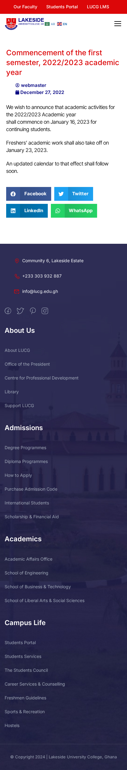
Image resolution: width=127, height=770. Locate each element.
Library (12, 391)
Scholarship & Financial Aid (32, 516)
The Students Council (26, 670)
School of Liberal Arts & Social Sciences (44, 600)
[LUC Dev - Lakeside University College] (25, 23)
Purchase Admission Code (31, 489)
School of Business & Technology (38, 586)
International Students (27, 502)
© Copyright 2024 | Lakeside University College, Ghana (63, 756)
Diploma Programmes (26, 461)
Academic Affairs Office (28, 559)
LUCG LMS (98, 6)
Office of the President (27, 364)
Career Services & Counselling (35, 683)
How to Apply (18, 475)
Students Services (23, 656)
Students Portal (62, 6)
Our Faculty (25, 6)
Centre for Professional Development (42, 377)
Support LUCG (19, 405)
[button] (28, 194)
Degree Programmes (25, 447)
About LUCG (17, 350)
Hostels (12, 725)
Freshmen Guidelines (25, 697)
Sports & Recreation (25, 711)
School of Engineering (26, 572)
